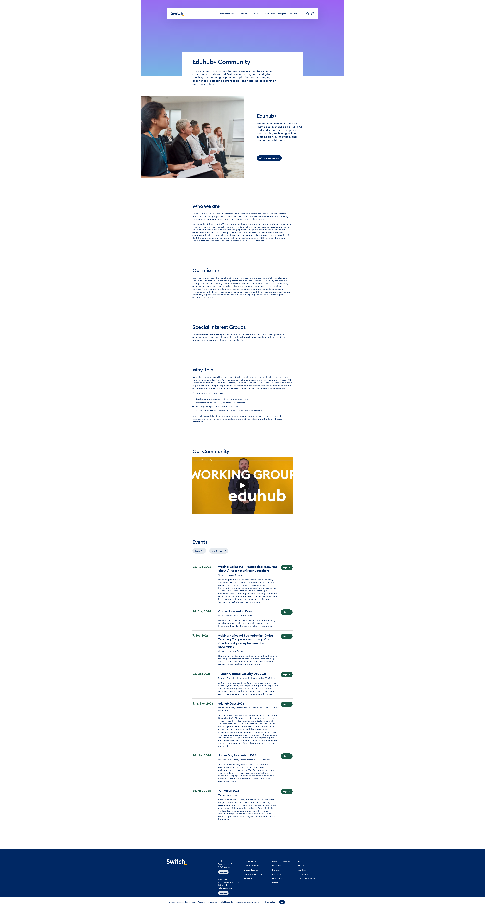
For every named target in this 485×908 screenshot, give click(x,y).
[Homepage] (177, 14)
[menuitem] (227, 13)
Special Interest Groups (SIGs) (207, 334)
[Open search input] (308, 14)
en (313, 13)
